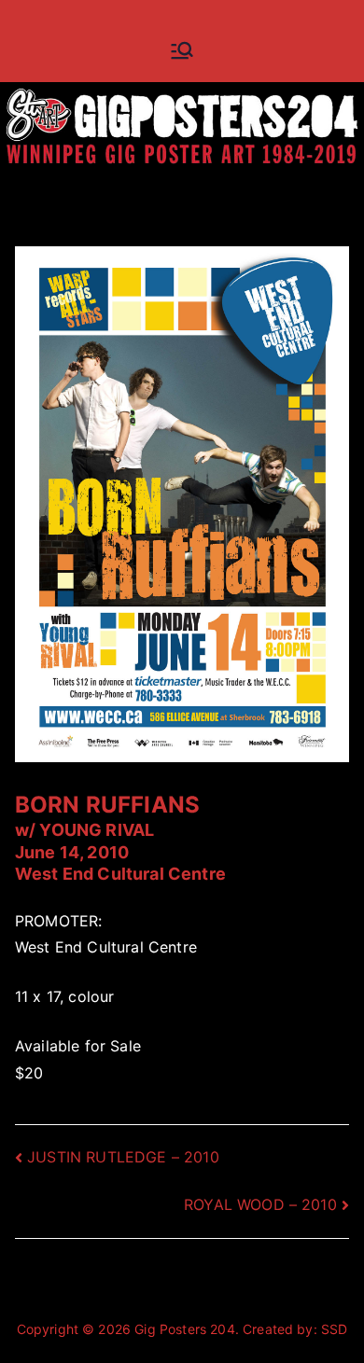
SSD (334, 1329)
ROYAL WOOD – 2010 (260, 1204)
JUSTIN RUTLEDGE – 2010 (123, 1156)
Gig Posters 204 (184, 1329)
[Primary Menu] (182, 50)
